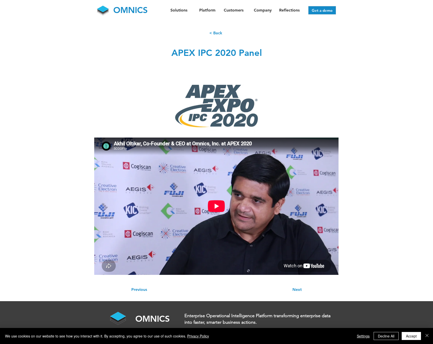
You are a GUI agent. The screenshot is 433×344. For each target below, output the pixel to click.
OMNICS (152, 318)
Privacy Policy (198, 335)
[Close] (427, 336)
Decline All (386, 335)
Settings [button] (363, 335)
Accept (411, 335)
